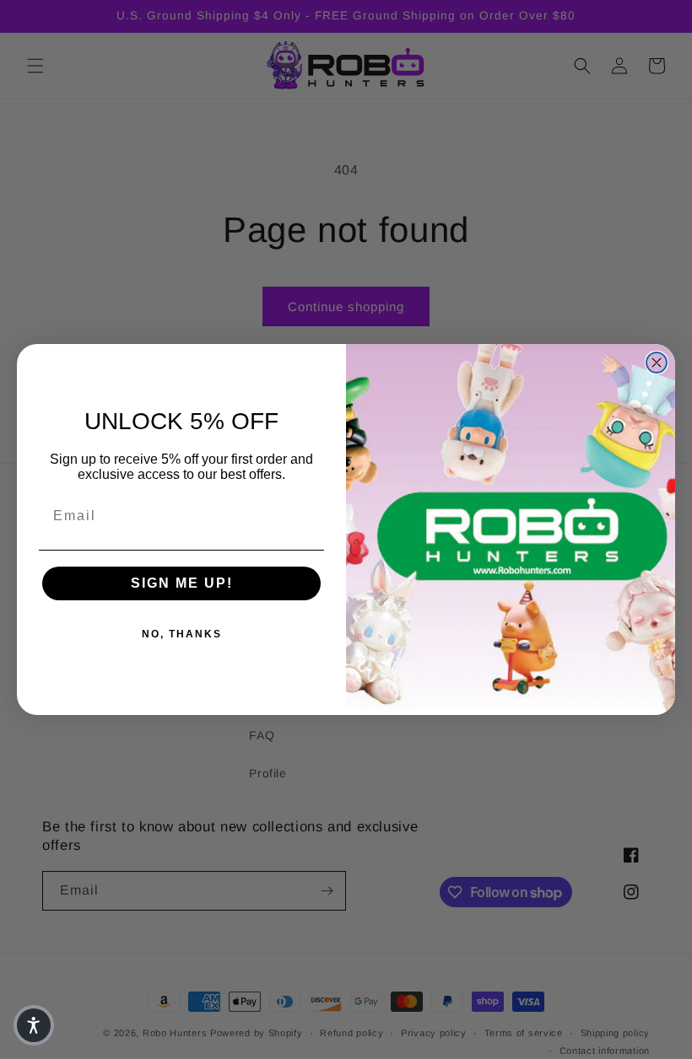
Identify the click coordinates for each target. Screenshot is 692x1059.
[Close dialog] (656, 362)
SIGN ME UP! (182, 583)
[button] (34, 1025)
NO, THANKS (182, 634)
